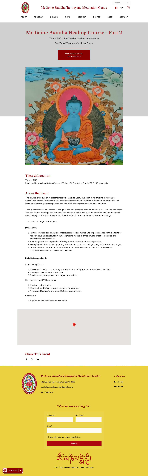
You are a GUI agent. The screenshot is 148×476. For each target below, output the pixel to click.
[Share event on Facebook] (26, 359)
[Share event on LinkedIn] (38, 359)
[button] (128, 7)
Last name (80, 415)
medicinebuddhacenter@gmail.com (57, 387)
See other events (74, 56)
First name (51, 415)
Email (49, 426)
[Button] (12, 471)
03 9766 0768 (47, 392)
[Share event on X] (32, 359)
